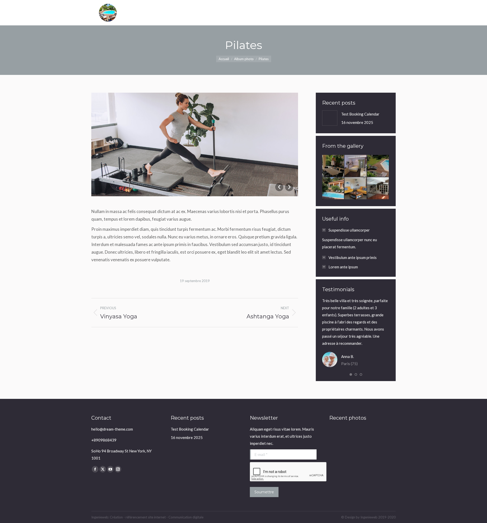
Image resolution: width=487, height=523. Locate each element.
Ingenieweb (369, 517)
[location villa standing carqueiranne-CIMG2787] (355, 166)
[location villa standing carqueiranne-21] (378, 188)
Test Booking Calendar (360, 114)
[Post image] (329, 118)
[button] (351, 374)
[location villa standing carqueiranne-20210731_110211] (333, 166)
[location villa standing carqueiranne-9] (333, 188)
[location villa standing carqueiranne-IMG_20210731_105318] (378, 166)
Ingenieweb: (100, 517)
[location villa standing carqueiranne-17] (355, 188)
